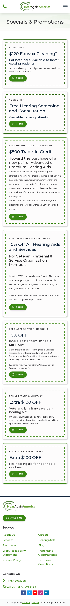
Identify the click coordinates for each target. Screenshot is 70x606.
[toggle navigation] (65, 6)
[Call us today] (5, 6)
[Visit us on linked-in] (46, 592)
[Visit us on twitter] (29, 592)
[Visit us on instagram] (40, 592)
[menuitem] (17, 535)
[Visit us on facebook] (23, 592)
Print (20, 78)
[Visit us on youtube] (35, 592)
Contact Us (14, 518)
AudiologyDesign (30, 602)
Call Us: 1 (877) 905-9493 (21, 586)
